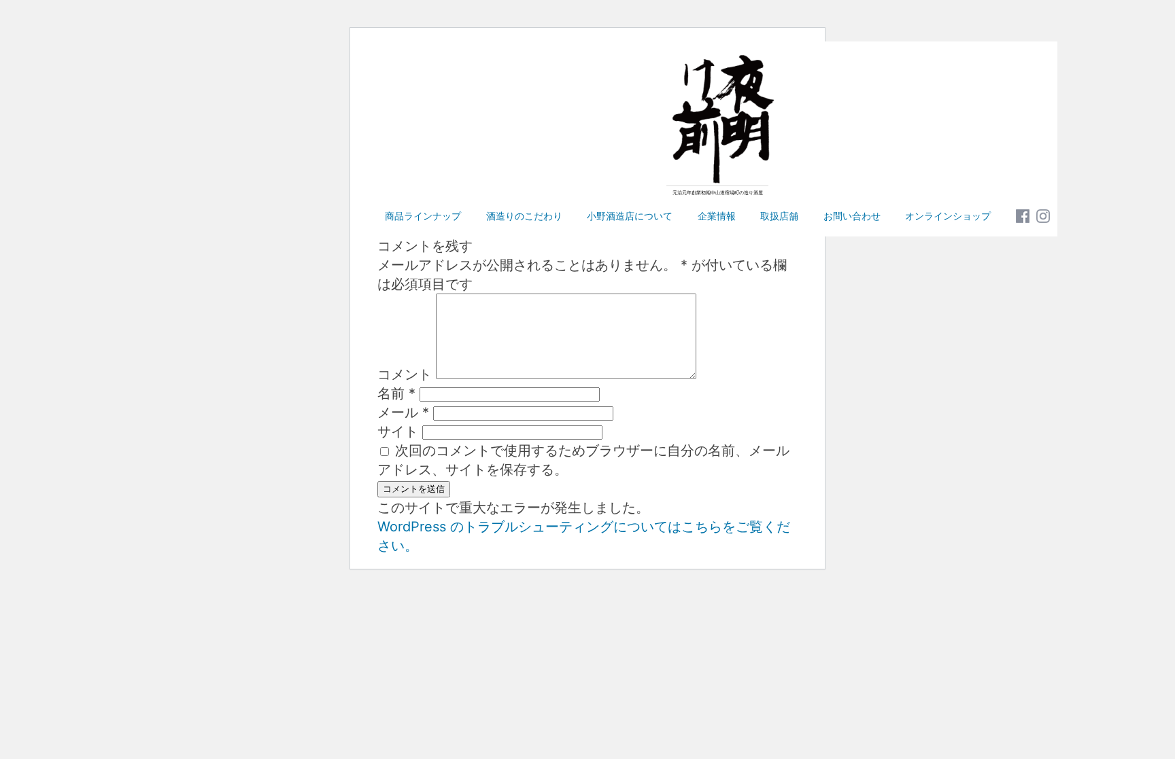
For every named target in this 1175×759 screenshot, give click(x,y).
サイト (397, 431)
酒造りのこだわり (524, 216)
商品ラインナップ (423, 216)
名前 (396, 393)
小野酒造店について (629, 216)
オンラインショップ (948, 216)
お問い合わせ (852, 216)
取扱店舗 (779, 216)
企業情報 (717, 216)
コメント (404, 374)
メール (403, 412)
